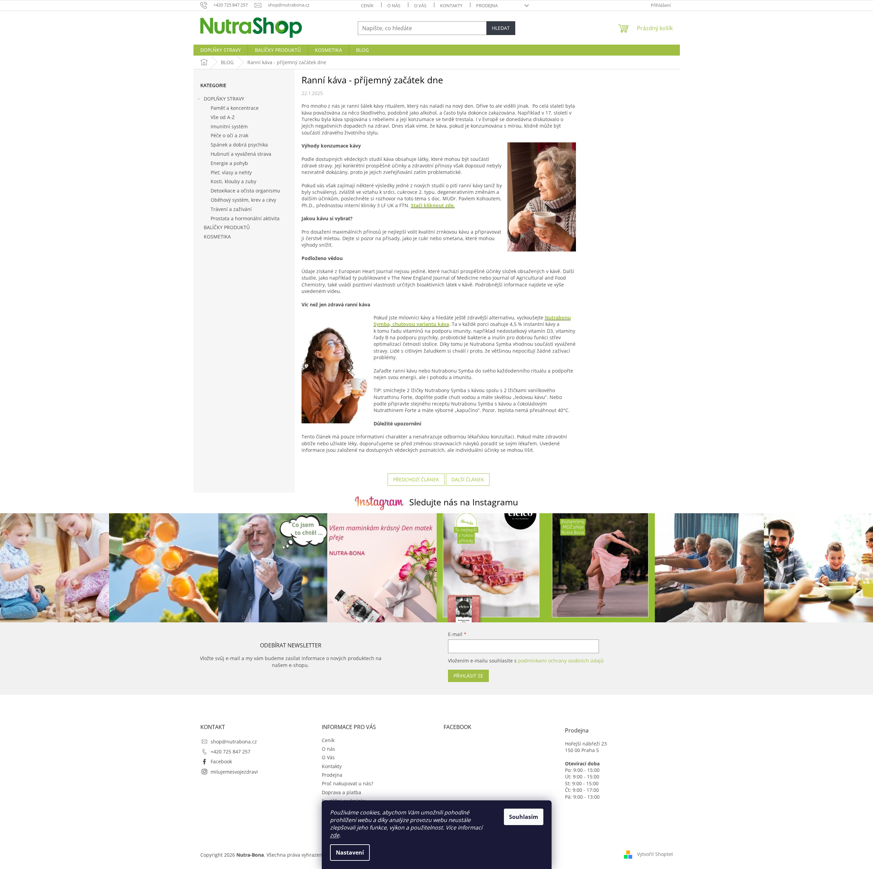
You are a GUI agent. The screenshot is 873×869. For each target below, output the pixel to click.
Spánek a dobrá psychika (239, 144)
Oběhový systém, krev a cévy (243, 200)
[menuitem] (220, 50)
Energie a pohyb (229, 163)
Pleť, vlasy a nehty (231, 172)
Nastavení (350, 852)
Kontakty (451, 5)
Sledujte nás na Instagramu (463, 502)
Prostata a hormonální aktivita (245, 218)
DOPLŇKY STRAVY (224, 98)
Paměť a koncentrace (235, 108)
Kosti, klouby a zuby (233, 181)
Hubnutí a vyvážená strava (241, 154)
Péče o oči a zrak (229, 135)
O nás (393, 5)
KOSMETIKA (217, 236)
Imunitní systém (229, 126)
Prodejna (487, 5)
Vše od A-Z (223, 117)
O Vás (420, 5)
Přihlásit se (468, 675)
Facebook (221, 761)
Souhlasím (523, 817)
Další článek (467, 479)
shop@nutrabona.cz (234, 741)
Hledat (501, 28)
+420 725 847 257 (230, 751)
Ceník (367, 5)
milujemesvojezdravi (234, 771)
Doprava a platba (341, 792)
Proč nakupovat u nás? (347, 783)
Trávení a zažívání (231, 209)
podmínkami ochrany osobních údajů (561, 660)
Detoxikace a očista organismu (245, 190)
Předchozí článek (416, 479)
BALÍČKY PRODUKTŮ (227, 227)
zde (334, 835)
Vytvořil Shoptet (655, 854)
